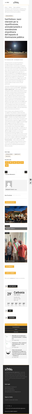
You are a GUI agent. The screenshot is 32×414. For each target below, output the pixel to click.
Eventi (7, 233)
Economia (16, 331)
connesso (12, 278)
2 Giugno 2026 (15, 357)
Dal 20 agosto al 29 (10, 221)
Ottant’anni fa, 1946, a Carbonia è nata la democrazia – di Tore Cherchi (19, 344)
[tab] (16, 324)
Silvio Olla (8, 156)
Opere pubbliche (16, 7)
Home (6, 7)
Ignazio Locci (17, 154)
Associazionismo (16, 327)
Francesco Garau (9, 154)
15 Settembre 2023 (9, 59)
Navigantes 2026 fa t (10, 228)
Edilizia (10, 7)
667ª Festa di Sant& (10, 261)
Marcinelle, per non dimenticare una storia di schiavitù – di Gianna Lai (19, 337)
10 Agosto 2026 (16, 340)
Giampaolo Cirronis (19, 59)
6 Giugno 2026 (15, 347)
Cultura (7, 206)
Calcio (16, 329)
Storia (16, 324)
